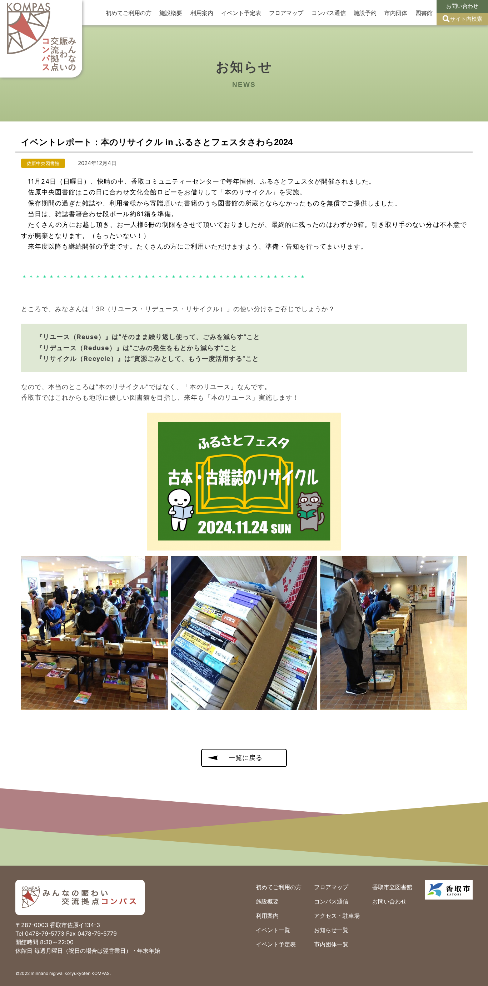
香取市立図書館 (392, 887)
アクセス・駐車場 (337, 915)
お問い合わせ (462, 6)
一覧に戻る (246, 757)
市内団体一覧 (331, 944)
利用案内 (201, 12)
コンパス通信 (329, 12)
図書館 (424, 12)
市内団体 (395, 12)
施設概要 (170, 12)
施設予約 (365, 12)
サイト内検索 (466, 18)
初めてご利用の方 (128, 12)
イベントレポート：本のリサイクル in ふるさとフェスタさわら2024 (157, 142)
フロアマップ (286, 12)
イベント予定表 (241, 12)
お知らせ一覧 (331, 929)
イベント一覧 (273, 929)
